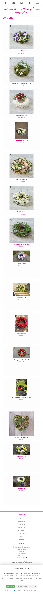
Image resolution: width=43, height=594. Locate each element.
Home (22, 518)
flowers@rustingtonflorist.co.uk (22, 562)
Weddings (21, 524)
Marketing (36, 590)
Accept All (10, 586)
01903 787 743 (21, 557)
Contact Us (21, 533)
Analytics (18, 590)
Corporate (21, 530)
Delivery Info (21, 527)
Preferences (27, 590)
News (21, 536)
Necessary (9, 590)
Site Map (21, 539)
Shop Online (21, 521)
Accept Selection (22, 586)
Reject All (33, 586)
